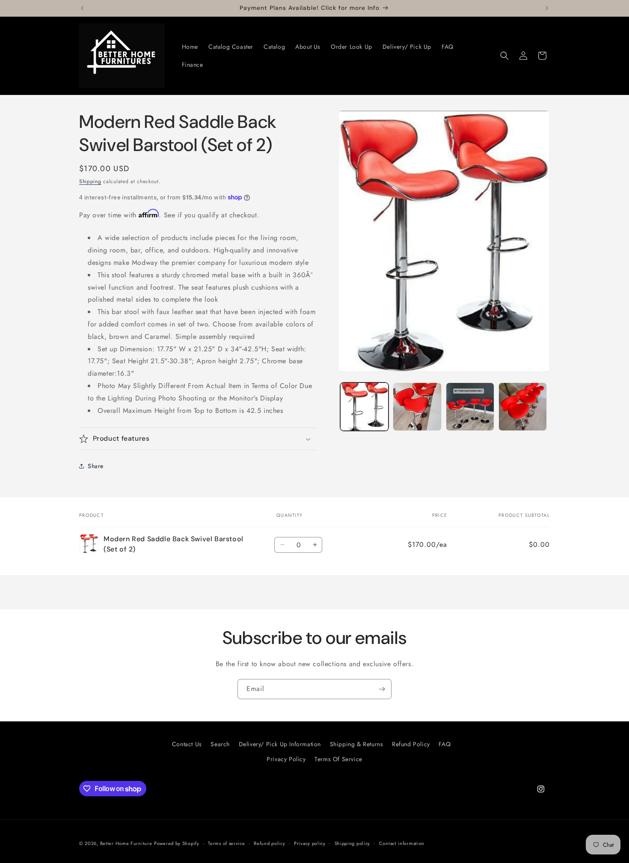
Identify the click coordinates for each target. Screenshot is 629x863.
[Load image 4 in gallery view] (522, 407)
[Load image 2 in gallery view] (417, 407)
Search (220, 744)
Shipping (90, 181)
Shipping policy (353, 843)
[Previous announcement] (82, 8)
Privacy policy (310, 843)
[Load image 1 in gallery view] (364, 407)
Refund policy (269, 843)
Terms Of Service (338, 759)
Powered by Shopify (176, 843)
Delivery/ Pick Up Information (280, 744)
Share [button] (96, 466)
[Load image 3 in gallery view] (470, 407)
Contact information (401, 843)
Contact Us (187, 744)
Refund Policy (411, 744)
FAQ (445, 744)
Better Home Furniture (126, 843)
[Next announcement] (546, 8)
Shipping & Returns (356, 744)
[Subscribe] (381, 689)
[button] (504, 55)
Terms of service (226, 843)
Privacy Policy (286, 759)
